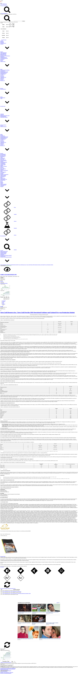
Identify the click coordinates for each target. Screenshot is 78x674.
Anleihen (15, 214)
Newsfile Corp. (5, 535)
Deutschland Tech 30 (3, 73)
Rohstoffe (1, 182)
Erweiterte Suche (3, 39)
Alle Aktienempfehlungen (4, 58)
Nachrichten (2, 41)
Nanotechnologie (2, 178)
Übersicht (1, 125)
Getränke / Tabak (2, 164)
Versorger (1, 186)
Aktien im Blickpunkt (3, 52)
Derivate (15, 221)
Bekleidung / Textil (3, 155)
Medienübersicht (2, 97)
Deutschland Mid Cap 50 (4, 72)
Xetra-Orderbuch (7, 668)
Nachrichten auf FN (3, 43)
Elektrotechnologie (3, 159)
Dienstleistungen (2, 158)
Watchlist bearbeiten (3, 253)
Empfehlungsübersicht (3, 57)
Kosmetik (1, 173)
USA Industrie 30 (2, 139)
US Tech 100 (2, 75)
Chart (3, 303)
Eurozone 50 (2, 76)
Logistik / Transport (3, 175)
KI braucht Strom (2, 556)
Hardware (1, 167)
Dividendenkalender (3, 116)
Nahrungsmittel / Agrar (3, 179)
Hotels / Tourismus (3, 168)
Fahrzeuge (1, 161)
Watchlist (15, 249)
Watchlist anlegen (2, 256)
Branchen (1, 88)
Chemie (1, 157)
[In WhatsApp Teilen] (61, 573)
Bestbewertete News (3, 54)
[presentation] (2, 304)
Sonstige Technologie (3, 184)
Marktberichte (2, 56)
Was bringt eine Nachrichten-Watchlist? (6, 255)
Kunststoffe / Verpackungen (4, 174)
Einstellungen (2, 254)
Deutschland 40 (2, 70)
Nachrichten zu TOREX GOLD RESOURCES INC (8, 588)
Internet (1, 171)
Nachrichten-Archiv (5, 669)
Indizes (1, 69)
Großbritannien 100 (3, 77)
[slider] (1, 309)
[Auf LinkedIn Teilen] (48, 573)
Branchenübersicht (3, 89)
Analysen (3, 301)
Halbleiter (1, 165)
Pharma (1, 181)
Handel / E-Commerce (3, 166)
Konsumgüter (2, 172)
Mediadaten (9, 670)
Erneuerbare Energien (3, 160)
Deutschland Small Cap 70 (4, 71)
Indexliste (1, 135)
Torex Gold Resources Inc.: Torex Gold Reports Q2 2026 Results (11, 591)
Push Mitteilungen (3, 265)
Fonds (15, 207)
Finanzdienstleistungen (3, 162)
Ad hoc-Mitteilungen (3, 53)
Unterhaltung (2, 185)
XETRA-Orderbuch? (3, 126)
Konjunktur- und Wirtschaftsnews (5, 55)
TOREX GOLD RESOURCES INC (5, 662)
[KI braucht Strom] (9, 555)
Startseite (1, 40)
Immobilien (2, 169)
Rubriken (1, 51)
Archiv (1, 98)
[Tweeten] (20, 573)
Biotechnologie (2, 156)
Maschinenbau (2, 176)
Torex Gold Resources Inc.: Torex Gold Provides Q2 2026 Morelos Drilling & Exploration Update (16, 593)
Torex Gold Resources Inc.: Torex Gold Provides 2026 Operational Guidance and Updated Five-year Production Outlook (37, 312)
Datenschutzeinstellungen (4, 670)
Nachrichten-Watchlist (3, 252)
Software (1, 183)
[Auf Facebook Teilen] (7, 573)
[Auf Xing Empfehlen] (34, 573)
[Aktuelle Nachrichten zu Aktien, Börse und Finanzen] (3, 5)
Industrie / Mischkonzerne (4, 170)
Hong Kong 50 (2, 80)
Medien (1, 96)
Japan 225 (1, 79)
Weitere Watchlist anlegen (4, 251)
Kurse (3, 302)
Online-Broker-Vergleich (3, 117)
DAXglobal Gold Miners (4, 283)
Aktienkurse (2, 114)
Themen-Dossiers (2, 61)
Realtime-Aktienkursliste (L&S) (4, 115)
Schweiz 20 (2, 78)
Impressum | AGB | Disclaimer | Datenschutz (6, 672)
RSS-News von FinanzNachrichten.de (5, 673)
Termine (1, 60)
